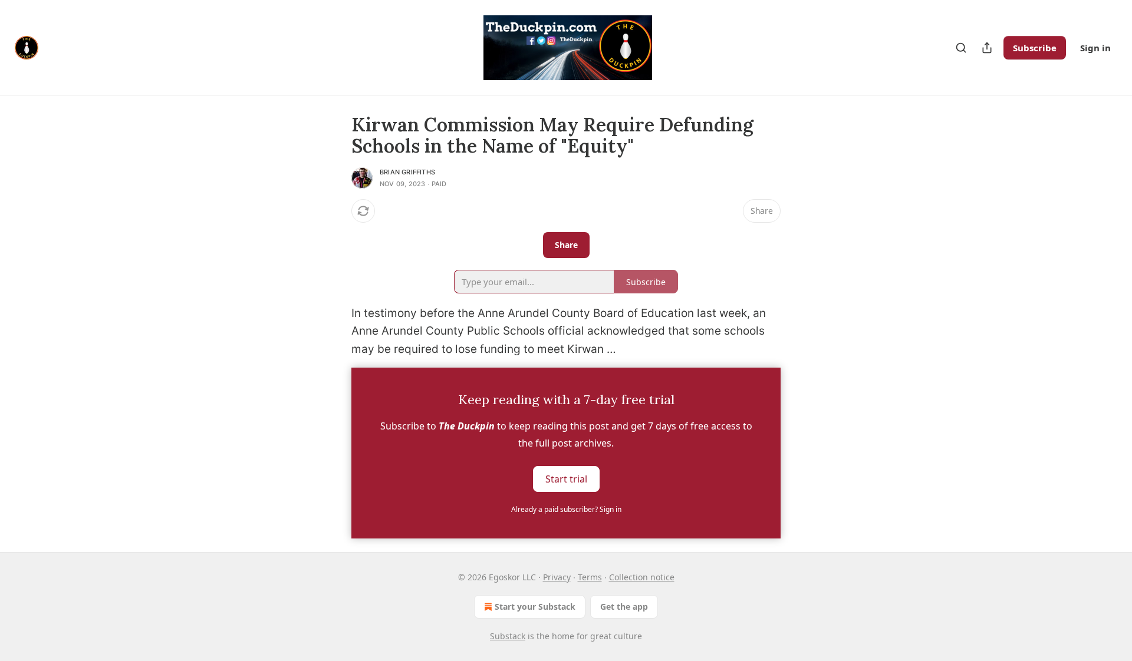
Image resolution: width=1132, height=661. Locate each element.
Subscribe (1035, 48)
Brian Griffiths (407, 172)
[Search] (961, 48)
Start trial (566, 478)
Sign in (1095, 48)
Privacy (557, 577)
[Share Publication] (987, 48)
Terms (590, 577)
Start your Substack (535, 606)
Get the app (624, 606)
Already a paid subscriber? (566, 509)
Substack (507, 636)
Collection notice (641, 577)
